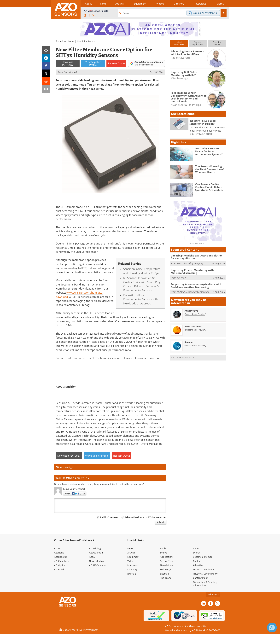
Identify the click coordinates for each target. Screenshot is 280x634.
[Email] (46, 89)
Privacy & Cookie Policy (205, 573)
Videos (130, 561)
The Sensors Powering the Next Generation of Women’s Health (209, 169)
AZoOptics (59, 565)
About (196, 548)
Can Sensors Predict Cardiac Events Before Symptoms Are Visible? (209, 187)
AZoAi (92, 556)
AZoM (57, 548)
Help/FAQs (165, 569)
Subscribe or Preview (195, 314)
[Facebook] (46, 66)
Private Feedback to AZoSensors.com (145, 517)
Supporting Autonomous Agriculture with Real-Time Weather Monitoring (196, 286)
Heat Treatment (193, 326)
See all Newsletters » (182, 357)
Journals (131, 573)
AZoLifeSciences (97, 565)
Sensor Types (167, 561)
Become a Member (203, 556)
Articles (131, 552)
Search (196, 552)
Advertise (198, 565)
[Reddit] (46, 81)
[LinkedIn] (46, 58)
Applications (167, 556)
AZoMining (95, 548)
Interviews (133, 565)
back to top (212, 594)
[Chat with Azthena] (272, 627)
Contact (197, 561)
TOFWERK (181, 277)
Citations (62, 467)
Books (163, 548)
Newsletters (166, 565)
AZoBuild (59, 569)
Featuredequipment (197, 43)
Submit (161, 522)
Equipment (133, 556)
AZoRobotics (60, 556)
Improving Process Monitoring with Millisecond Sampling (192, 271)
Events (163, 552)
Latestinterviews (179, 43)
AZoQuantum (96, 552)
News (71, 41)
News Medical (96, 561)
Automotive (191, 310)
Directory (132, 569)
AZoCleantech (61, 561)
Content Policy (200, 577)
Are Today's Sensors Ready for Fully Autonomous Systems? (209, 151)
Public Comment (109, 517)
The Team (165, 577)
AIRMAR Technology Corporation (193, 291)
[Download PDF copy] (46, 50)
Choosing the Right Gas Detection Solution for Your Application (196, 257)
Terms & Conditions (203, 569)
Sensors (189, 342)
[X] (46, 73)
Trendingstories (217, 43)
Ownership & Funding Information (205, 584)
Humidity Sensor (86, 41)
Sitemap (164, 573)
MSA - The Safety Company (190, 263)
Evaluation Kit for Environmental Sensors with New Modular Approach (140, 299)
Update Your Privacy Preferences (80, 629)
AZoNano (59, 552)
